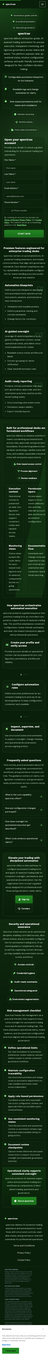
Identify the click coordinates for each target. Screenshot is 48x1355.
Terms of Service (11, 220)
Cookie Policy (24, 1260)
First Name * (10, 160)
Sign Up (25, 899)
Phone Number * (11, 202)
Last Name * (10, 174)
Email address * (11, 188)
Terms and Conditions (24, 1245)
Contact (25, 908)
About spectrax (26, 1201)
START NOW (24, 234)
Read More (21, 225)
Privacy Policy (25, 220)
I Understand (10, 1351)
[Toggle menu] (42, 4)
